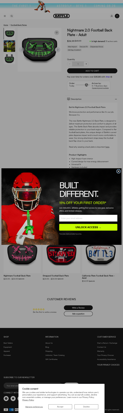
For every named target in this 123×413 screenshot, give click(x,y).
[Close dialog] (118, 171)
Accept (60, 406)
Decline (86, 406)
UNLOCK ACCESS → (88, 227)
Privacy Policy (28, 400)
